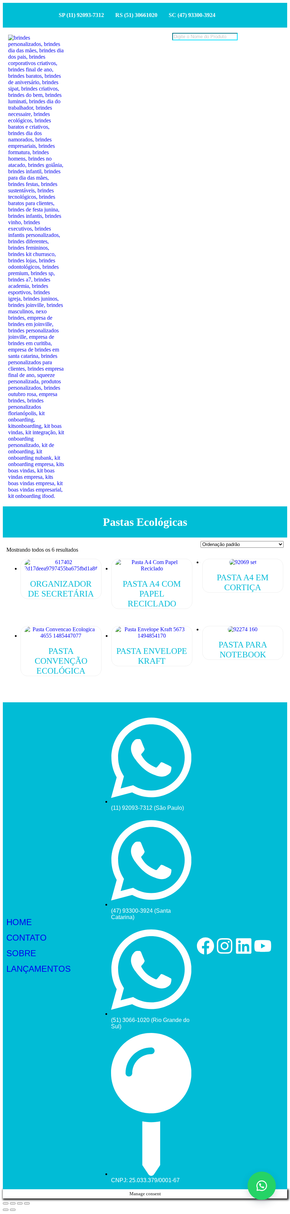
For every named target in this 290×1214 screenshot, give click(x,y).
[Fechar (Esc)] (27, 1203)
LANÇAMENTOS (38, 969)
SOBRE (21, 953)
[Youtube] (263, 946)
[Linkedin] (244, 946)
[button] (262, 1186)
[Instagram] (224, 946)
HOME (19, 922)
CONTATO (26, 937)
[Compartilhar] (20, 1203)
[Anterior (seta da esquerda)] (5, 1210)
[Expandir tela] (13, 1203)
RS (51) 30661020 (136, 15)
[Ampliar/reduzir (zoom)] (5, 1203)
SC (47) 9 (180, 15)
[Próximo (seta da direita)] (13, 1210)
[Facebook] (205, 946)
